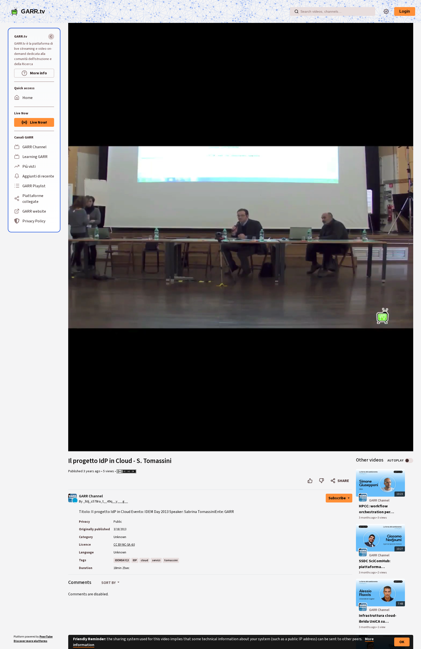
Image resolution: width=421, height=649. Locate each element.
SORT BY (108, 582)
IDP (135, 560)
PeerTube (46, 637)
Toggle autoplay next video (409, 460)
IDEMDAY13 (122, 560)
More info (38, 73)
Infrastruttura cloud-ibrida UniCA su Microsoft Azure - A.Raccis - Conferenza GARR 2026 (378, 618)
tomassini (171, 560)
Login (404, 11)
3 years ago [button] (92, 471)
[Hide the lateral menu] (51, 36)
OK (401, 642)
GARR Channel (91, 496)
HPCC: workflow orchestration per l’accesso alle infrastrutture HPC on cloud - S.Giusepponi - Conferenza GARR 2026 (378, 509)
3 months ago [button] (367, 518)
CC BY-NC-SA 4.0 (124, 544)
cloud (144, 560)
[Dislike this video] (321, 481)
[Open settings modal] (386, 11)
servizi (156, 560)
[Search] (296, 11)
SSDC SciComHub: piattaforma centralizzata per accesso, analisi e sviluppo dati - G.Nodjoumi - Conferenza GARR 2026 (374, 564)
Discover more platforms (30, 641)
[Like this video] (310, 481)
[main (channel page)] (363, 497)
